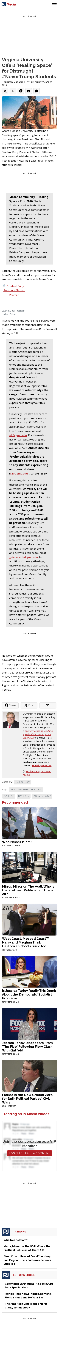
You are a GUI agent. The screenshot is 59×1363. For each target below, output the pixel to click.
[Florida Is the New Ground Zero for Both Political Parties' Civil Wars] (29, 1075)
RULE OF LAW (22, 782)
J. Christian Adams (12, 82)
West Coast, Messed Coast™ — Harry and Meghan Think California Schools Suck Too (27, 942)
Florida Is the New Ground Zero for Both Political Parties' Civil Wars (27, 1098)
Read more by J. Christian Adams (37, 773)
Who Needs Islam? (17, 842)
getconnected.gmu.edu (23, 557)
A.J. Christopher (11, 846)
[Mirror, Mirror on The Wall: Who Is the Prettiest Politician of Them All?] (29, 867)
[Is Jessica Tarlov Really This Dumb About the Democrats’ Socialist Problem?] (29, 971)
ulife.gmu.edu (18, 435)
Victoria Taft (9, 950)
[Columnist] (12, 719)
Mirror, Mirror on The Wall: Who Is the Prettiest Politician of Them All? (28, 890)
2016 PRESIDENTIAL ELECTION (26, 789)
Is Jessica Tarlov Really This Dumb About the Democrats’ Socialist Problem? (29, 994)
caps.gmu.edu (19, 473)
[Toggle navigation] (54, 4)
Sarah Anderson (11, 898)
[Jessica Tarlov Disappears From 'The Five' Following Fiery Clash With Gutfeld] (29, 1023)
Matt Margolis (10, 1002)
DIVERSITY (23, 796)
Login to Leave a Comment (29, 1153)
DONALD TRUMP (42, 796)
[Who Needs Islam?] (29, 823)
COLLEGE (9, 796)
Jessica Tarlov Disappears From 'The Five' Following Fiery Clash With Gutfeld (27, 1046)
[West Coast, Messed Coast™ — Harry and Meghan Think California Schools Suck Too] (29, 919)
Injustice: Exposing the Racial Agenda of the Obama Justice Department (38, 734)
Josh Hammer (9, 1106)
